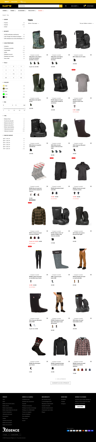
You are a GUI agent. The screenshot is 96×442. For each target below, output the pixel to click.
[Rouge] (34, 237)
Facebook (63, 399)
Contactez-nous (26, 399)
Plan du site (25, 418)
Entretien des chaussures (28, 401)
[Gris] (74, 106)
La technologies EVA (47, 401)
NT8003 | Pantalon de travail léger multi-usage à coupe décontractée (57, 322)
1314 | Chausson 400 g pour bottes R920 (35, 321)
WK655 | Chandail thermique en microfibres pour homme (57, 364)
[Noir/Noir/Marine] (34, 194)
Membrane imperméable (47, 403)
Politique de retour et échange (29, 407)
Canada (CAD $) (14, 434)
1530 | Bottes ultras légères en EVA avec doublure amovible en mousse (35, 58)
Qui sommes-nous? (46, 399)
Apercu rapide (46, 55)
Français (5, 434)
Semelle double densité (47, 407)
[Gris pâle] (34, 368)
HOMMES (5, 10)
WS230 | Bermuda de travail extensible (57, 189)
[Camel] (74, 281)
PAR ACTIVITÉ (31, 10)
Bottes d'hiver (6, 405)
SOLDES (40, 10)
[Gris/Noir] (52, 281)
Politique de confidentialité (28, 410)
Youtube (63, 401)
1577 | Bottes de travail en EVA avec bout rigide (79, 233)
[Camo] (31, 63)
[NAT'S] (7, 6)
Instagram (63, 403)
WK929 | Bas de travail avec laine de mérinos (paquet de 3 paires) (35, 190)
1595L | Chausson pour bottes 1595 (56, 277)
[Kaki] (31, 237)
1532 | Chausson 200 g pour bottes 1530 (79, 146)
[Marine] (56, 193)
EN (66, 6)
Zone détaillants (26, 416)
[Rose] (38, 368)
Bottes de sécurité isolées (8, 403)
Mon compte (74, 6)
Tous (4, 399)
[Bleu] (38, 237)
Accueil (4, 15)
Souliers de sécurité (7, 420)
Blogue (43, 412)
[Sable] (52, 326)
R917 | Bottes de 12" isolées (79, 56)
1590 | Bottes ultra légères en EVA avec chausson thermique (57, 58)
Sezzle (23, 420)
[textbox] (8, 105)
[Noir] (34, 63)
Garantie (24, 403)
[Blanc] (34, 325)
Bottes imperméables (7, 407)
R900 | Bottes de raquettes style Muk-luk (35, 146)
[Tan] (78, 369)
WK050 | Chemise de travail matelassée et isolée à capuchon (79, 365)
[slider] (3, 108)
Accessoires (5, 416)
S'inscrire (80, 406)
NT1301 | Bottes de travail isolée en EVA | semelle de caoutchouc (57, 101)
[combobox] (38, 6)
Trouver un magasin (26, 412)
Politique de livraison (27, 405)
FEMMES (12, 10)
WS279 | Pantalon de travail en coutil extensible (79, 277)
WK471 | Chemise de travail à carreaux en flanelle (35, 233)
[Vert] (38, 63)
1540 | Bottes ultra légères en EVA (35, 100)
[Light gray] (31, 194)
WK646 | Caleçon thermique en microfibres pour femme (35, 277)
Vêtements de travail (7, 414)
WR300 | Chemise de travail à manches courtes (79, 189)
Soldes (4, 418)
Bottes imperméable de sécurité (10, 410)
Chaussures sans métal (47, 410)
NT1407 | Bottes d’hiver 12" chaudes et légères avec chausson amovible (57, 234)
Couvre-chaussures (7, 412)
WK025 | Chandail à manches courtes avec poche (78, 101)
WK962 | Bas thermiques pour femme (34, 364)
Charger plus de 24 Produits (60, 383)
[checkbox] (14, 22)
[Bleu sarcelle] (56, 151)
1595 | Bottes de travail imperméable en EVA (78, 321)
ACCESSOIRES (21, 10)
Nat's (4, 401)
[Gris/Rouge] (74, 369)
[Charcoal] (38, 194)
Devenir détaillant (26, 414)
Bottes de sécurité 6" (7, 422)
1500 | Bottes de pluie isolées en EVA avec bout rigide (56, 147)
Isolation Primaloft (46, 405)
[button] (32, 200)
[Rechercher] (60, 6)
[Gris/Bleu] (89, 369)
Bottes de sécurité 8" (7, 424)
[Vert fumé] (78, 281)
